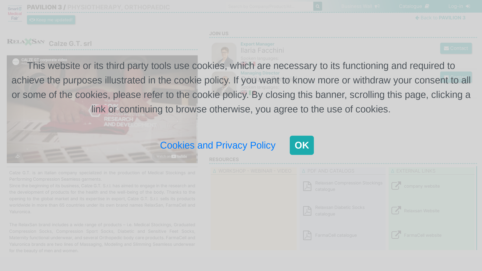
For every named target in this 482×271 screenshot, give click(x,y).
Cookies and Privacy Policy (218, 145)
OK (302, 145)
